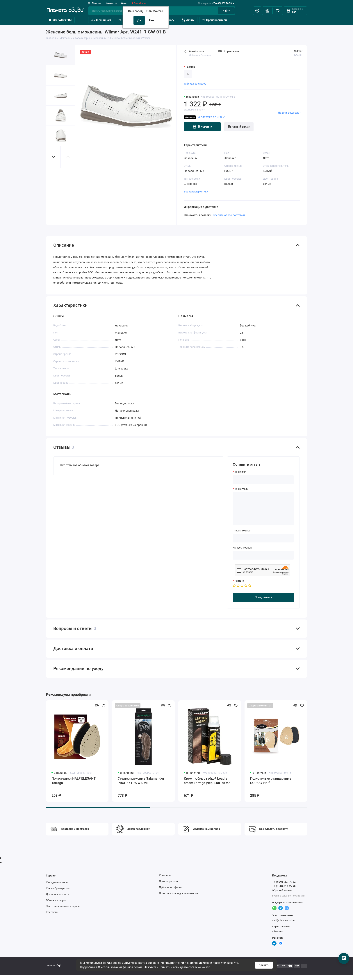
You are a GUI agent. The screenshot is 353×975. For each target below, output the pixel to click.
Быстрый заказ (239, 126)
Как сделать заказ (57, 882)
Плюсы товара (242, 530)
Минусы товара (242, 547)
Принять (264, 965)
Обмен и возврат (56, 900)
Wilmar (298, 51)
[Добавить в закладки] (103, 705)
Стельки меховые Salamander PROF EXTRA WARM (141, 780)
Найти (226, 10)
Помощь (96, 3)
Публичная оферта (170, 887)
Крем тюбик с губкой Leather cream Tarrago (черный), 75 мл (207, 780)
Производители (216, 20)
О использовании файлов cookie (120, 967)
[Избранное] (278, 10)
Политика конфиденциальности (178, 893)
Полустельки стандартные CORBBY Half (270, 780)
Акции (190, 20)
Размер (190, 66)
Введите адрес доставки (229, 215)
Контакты (111, 3)
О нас (124, 3)
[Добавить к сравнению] (96, 705)
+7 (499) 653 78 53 (215, 3)
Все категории (62, 20)
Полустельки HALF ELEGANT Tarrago (73, 780)
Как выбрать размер (58, 888)
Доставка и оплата (57, 894)
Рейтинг (239, 580)
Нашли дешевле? (289, 112)
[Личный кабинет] (257, 10)
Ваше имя (240, 471)
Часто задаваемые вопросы (63, 906)
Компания (165, 875)
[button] (53, 157)
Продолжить (263, 597)
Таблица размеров (195, 83)
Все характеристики (196, 191)
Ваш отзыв (241, 489)
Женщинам (103, 20)
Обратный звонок (282, 890)
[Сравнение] (267, 10)
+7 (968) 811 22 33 (284, 886)
